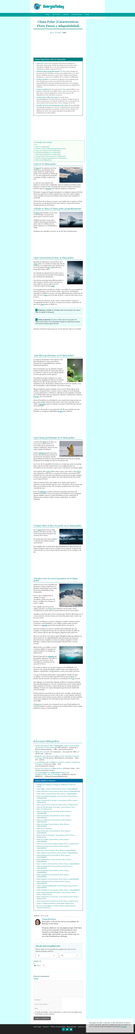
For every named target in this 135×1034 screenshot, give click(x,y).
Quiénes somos (83, 1026)
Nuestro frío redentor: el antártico (49, 768)
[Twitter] (67, 1029)
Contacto (46, 1026)
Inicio (52, 32)
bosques (60, 411)
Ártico (37, 704)
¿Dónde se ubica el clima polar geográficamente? (51, 148)
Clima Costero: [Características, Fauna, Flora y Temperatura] (57, 804)
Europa (36, 396)
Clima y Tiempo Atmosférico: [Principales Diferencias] (55, 903)
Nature (48, 14)
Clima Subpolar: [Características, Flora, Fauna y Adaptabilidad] (57, 879)
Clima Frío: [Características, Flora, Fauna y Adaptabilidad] (56, 850)
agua (46, 295)
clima (46, 63)
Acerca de (36, 915)
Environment (56, 14)
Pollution (66, 14)
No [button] (69, 955)
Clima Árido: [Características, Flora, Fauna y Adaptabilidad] (56, 794)
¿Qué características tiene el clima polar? (48, 150)
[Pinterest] (70, 1029)
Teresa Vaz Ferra (49, 919)
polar (53, 286)
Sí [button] (46, 955)
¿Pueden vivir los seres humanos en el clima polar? (51, 158)
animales (48, 188)
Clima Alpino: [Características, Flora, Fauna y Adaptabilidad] (56, 789)
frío (49, 267)
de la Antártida (42, 752)
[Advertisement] (58, 45)
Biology (87, 14)
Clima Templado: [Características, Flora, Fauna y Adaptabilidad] (58, 890)
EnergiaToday (53, 6)
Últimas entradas (44, 915)
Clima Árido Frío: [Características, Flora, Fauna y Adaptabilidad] (58, 791)
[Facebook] (63, 1029)
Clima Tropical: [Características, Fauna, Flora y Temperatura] (57, 901)
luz (61, 103)
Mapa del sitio (71, 1026)
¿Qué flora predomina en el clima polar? (48, 152)
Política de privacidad (57, 1026)
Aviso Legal (37, 1026)
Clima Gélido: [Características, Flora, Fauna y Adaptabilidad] (57, 853)
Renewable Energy (77, 14)
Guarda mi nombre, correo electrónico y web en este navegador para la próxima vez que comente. (58, 1013)
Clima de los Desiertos (44, 828)
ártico (48, 471)
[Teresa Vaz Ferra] (37, 925)
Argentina (42, 404)
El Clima (58, 32)
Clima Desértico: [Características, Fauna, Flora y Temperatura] (57, 844)
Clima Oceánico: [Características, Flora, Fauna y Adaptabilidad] (57, 864)
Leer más (123, 1026)
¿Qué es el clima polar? (42, 146)
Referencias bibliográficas (44, 160)
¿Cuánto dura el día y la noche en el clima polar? (51, 156)
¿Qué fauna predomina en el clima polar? (48, 154)
